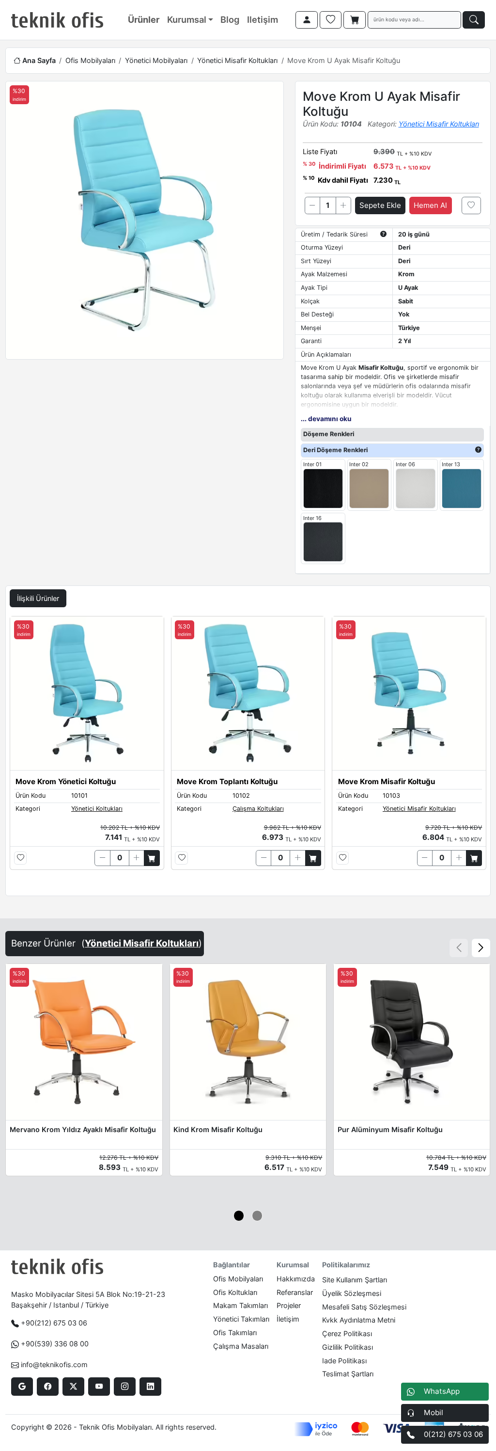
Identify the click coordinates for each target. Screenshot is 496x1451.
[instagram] (125, 1386)
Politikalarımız (346, 1265)
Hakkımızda (296, 1279)
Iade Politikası (344, 1360)
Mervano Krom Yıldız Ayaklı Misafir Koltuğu (83, 1129)
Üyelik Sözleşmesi (351, 1293)
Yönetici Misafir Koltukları (237, 60)
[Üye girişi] (306, 20)
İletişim (288, 1319)
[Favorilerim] (331, 20)
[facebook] (48, 1386)
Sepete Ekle (380, 205)
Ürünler (143, 19)
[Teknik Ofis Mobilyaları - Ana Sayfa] (57, 20)
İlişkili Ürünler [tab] (38, 598)
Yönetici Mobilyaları (156, 60)
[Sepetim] (354, 20)
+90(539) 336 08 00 (55, 1344)
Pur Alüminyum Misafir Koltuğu (390, 1129)
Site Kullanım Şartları (354, 1280)
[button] (481, 948)
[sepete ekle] (152, 858)
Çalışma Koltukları (258, 808)
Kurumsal (186, 19)
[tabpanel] (248, 754)
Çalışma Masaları (240, 1346)
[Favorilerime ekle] (471, 205)
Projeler (289, 1305)
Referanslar (295, 1292)
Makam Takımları (240, 1305)
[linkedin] (150, 1386)
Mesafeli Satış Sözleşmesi (364, 1307)
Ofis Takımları (235, 1332)
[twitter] (73, 1386)
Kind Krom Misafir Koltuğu (218, 1129)
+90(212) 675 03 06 (54, 1323)
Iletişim (262, 19)
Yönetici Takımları (241, 1319)
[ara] (474, 20)
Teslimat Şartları (347, 1374)
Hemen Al (430, 205)
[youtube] (99, 1386)
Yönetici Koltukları (97, 808)
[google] (22, 1386)
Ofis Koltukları (235, 1292)
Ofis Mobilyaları (90, 60)
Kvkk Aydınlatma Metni (358, 1320)
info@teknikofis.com (54, 1364)
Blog (229, 19)
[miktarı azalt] (312, 205)
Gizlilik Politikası (347, 1347)
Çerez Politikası (347, 1333)
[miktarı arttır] (343, 205)
